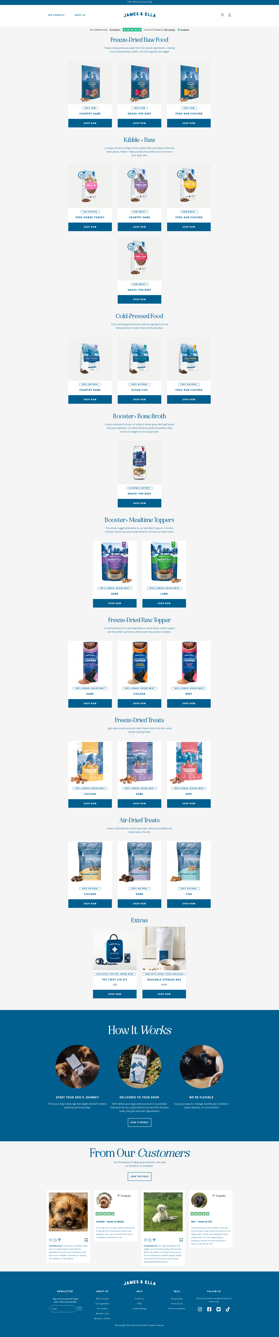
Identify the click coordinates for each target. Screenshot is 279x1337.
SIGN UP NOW (167, 689)
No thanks (167, 698)
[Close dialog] (192, 637)
